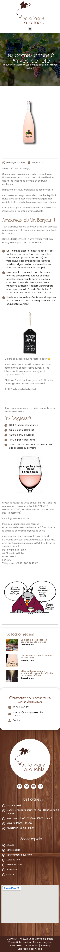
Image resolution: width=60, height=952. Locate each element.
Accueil (7, 64)
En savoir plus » (27, 645)
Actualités (18, 64)
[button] (30, 29)
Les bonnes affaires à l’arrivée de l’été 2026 (36, 656)
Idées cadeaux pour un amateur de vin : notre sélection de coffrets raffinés (37, 673)
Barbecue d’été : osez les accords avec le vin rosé (34, 640)
